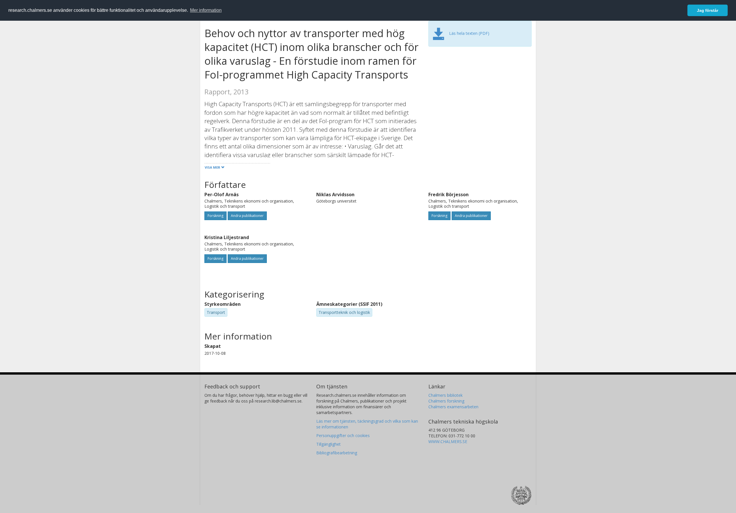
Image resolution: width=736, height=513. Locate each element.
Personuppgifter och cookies (343, 435)
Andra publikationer (247, 215)
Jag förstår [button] (707, 10)
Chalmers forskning (446, 401)
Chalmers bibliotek (445, 395)
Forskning (215, 215)
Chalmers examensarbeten (453, 406)
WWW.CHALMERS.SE (447, 441)
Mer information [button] (206, 10)
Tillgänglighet (328, 444)
